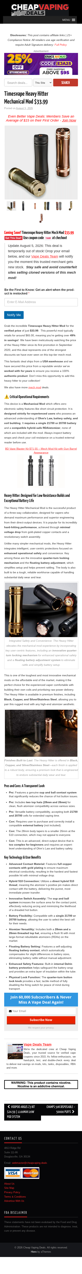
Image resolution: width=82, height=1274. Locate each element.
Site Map (9, 1188)
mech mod (34, 387)
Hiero (34, 1251)
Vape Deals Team (44, 256)
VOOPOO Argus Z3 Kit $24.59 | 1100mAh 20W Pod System (21, 1112)
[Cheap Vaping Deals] (40, 9)
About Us (9, 1183)
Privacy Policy (12, 1192)
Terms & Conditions (15, 1196)
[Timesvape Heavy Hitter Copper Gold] (70, 206)
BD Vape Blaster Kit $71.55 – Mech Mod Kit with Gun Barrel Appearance (41, 450)
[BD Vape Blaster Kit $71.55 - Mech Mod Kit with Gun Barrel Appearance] (41, 471)
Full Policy (61, 44)
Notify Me (14, 315)
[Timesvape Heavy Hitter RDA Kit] (23, 206)
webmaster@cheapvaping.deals (29, 1163)
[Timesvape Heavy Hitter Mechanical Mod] (41, 162)
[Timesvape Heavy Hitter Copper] (41, 218)
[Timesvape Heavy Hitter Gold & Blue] (47, 206)
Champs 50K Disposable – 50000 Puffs (61, 1109)
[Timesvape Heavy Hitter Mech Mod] (35, 206)
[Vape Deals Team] (15, 1051)
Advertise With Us (14, 1201)
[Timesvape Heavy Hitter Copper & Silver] (59, 206)
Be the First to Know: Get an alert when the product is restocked (39, 291)
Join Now (69, 120)
